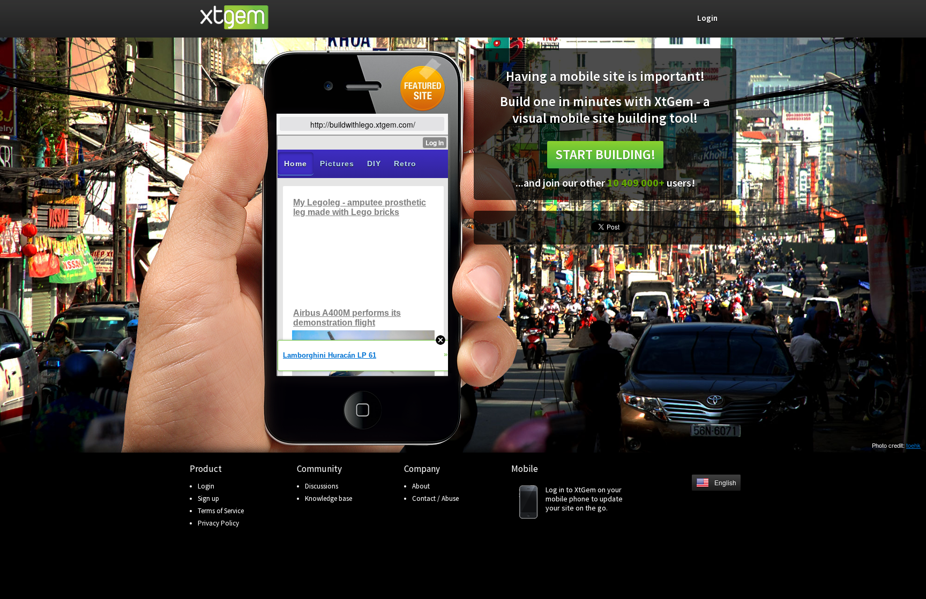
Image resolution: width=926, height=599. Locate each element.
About (421, 486)
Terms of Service (221, 510)
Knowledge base (328, 498)
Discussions (321, 486)
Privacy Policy (218, 523)
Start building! (605, 154)
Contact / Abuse (435, 498)
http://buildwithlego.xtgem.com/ (362, 124)
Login (206, 486)
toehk (913, 445)
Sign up (208, 498)
